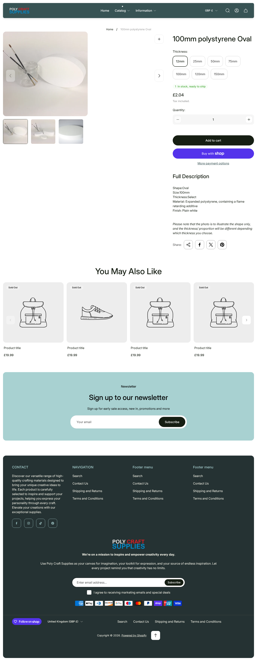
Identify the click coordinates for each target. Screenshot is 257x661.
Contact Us (80, 483)
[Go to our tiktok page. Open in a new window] (40, 523)
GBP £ (209, 10)
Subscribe (172, 422)
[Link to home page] (128, 544)
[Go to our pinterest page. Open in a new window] (52, 523)
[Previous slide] (10, 76)
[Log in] (237, 10)
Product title (12, 348)
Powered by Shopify (134, 635)
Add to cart (213, 140)
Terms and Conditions (87, 498)
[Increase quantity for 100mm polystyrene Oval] (248, 119)
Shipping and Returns (87, 491)
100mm (181, 74)
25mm (197, 61)
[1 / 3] (15, 131)
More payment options (213, 163)
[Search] (228, 10)
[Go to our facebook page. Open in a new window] (16, 523)
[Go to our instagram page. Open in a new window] (28, 523)
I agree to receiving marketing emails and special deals (132, 592)
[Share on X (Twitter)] (210, 244)
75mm (232, 61)
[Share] (188, 244)
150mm (219, 74)
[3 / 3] (71, 131)
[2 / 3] (43, 131)
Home (109, 29)
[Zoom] (159, 39)
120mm (200, 74)
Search (77, 476)
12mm (180, 61)
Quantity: (179, 110)
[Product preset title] (33, 312)
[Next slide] (159, 76)
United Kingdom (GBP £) (63, 621)
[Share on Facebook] (199, 244)
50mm (215, 61)
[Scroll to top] (155, 635)
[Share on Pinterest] (222, 244)
